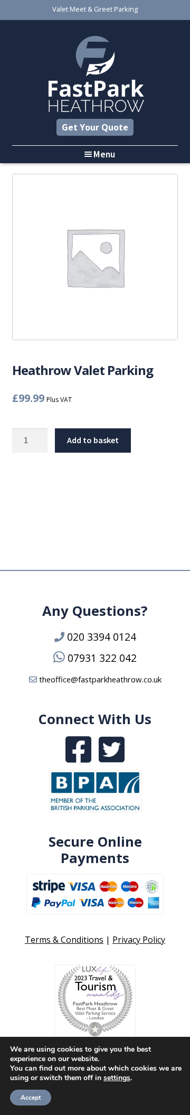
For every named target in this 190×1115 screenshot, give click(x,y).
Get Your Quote (95, 127)
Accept (31, 1097)
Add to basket (93, 440)
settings (116, 1078)
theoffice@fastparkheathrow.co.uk (100, 679)
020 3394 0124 (101, 637)
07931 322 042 (102, 658)
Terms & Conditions (64, 939)
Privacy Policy (138, 939)
